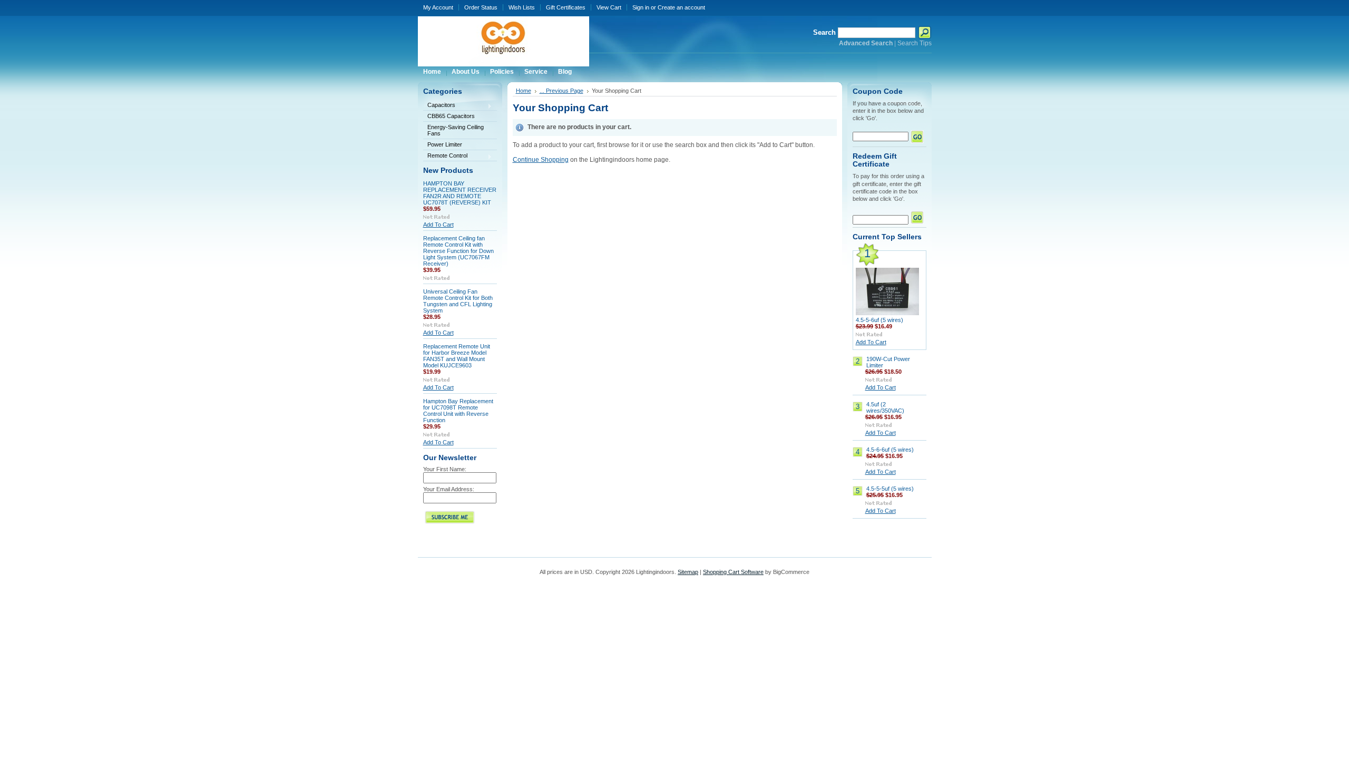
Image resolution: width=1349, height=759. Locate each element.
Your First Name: (444, 469)
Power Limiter (444, 144)
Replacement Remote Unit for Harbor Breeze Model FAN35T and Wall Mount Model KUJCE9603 (456, 355)
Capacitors (439, 106)
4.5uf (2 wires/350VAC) (885, 407)
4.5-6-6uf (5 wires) (890, 449)
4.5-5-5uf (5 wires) (890, 488)
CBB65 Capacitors (451, 116)
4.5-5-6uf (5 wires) (879, 320)
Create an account (681, 7)
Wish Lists (522, 7)
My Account (438, 7)
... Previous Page (561, 90)
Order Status (480, 7)
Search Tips (914, 43)
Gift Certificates (565, 7)
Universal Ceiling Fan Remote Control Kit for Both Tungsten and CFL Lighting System (458, 301)
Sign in (640, 7)
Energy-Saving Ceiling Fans (455, 130)
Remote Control (445, 156)
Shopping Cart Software (733, 572)
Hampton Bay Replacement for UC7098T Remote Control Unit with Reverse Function (458, 410)
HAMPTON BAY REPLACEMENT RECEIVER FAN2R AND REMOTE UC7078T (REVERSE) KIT (459, 193)
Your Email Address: (448, 489)
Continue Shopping (541, 159)
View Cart (609, 7)
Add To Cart (438, 224)
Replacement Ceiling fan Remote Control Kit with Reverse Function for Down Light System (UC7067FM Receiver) (458, 251)
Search (824, 32)
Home (523, 90)
